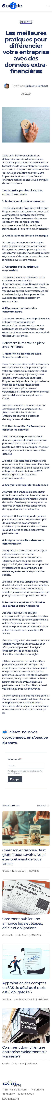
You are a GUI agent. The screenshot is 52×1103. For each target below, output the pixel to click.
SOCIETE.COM (10, 1099)
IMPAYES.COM (25, 1094)
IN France (7, 173)
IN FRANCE (8, 1094)
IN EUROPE (37, 1089)
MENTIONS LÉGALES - (15, 1089)
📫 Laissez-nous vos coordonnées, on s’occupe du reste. (25, 737)
